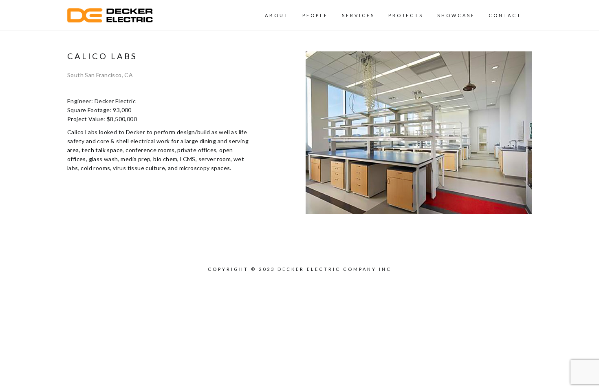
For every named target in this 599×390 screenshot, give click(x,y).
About (277, 15)
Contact (505, 15)
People (315, 15)
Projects (405, 15)
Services (358, 15)
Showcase (456, 15)
